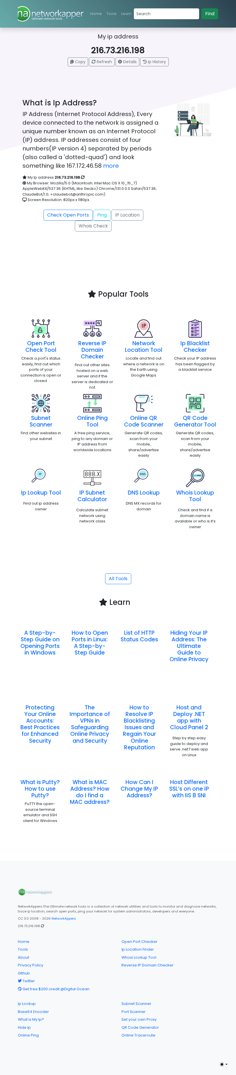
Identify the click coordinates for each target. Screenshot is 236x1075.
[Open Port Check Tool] (41, 328)
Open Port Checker (139, 941)
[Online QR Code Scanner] (143, 403)
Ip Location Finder (137, 949)
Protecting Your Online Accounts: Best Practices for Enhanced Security (40, 724)
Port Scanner (133, 1011)
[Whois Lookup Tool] (195, 477)
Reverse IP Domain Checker (92, 349)
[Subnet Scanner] (41, 403)
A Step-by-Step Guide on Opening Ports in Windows (40, 643)
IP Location (127, 215)
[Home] (35, 892)
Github (24, 973)
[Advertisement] (124, 273)
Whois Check (93, 226)
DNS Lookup (144, 493)
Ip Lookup (27, 1003)
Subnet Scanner (41, 421)
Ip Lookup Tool (41, 493)
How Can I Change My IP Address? (139, 788)
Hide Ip (24, 1027)
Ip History (156, 62)
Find (209, 13)
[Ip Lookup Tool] (41, 477)
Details (129, 62)
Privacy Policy (30, 965)
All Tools (118, 578)
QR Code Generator (140, 1027)
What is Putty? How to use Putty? (40, 788)
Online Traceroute (138, 1035)
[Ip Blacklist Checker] (195, 328)
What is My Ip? (31, 1019)
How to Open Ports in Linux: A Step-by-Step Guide (90, 643)
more (111, 166)
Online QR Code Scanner (143, 421)
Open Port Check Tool (40, 346)
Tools (111, 13)
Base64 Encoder (33, 1011)
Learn (126, 13)
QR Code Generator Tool (195, 421)
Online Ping (28, 1035)
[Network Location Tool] (143, 328)
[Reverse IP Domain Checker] (92, 328)
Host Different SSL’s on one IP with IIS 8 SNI (189, 788)
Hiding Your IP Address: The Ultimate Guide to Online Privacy (189, 646)
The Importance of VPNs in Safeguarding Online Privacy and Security (90, 724)
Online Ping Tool (92, 421)
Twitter (28, 981)
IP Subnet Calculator (92, 496)
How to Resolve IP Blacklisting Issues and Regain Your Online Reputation (139, 727)
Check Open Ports (68, 215)
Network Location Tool (143, 346)
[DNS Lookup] (143, 477)
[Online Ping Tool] (92, 403)
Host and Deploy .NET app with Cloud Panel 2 (189, 717)
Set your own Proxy (139, 1019)
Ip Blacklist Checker (195, 346)
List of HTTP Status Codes (139, 636)
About (23, 957)
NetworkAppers (64, 918)
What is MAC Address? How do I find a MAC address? (90, 792)
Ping (102, 215)
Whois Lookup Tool (195, 496)
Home (96, 13)
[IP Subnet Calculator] (92, 477)
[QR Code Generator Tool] (195, 403)
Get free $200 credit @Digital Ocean (56, 989)
